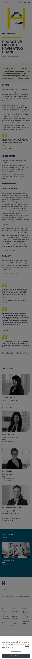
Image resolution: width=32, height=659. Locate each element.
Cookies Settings (16, 651)
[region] (16, 647)
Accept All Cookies (16, 655)
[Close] (30, 638)
